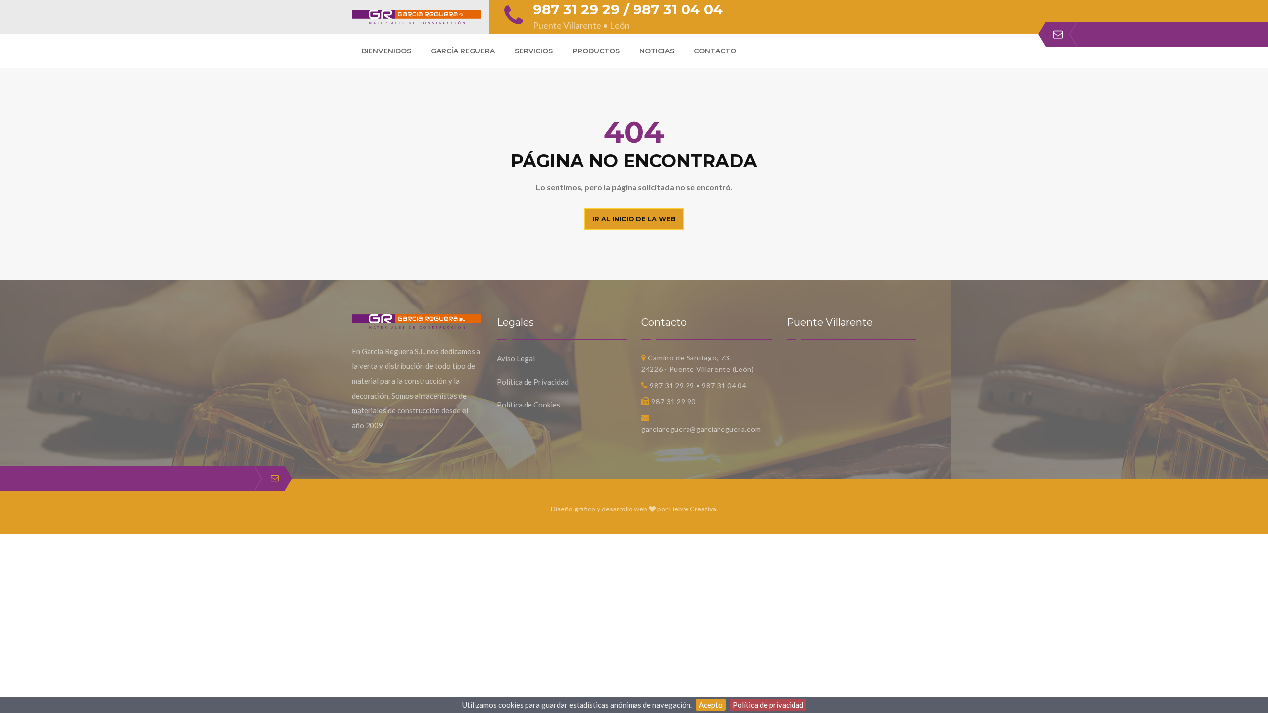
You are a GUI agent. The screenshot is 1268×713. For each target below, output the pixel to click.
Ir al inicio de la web (634, 219)
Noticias (656, 51)
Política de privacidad (768, 704)
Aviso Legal (516, 358)
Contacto (715, 51)
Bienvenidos (386, 51)
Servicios (534, 51)
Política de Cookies (528, 404)
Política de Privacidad (533, 381)
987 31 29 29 (576, 9)
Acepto (711, 704)
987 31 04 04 (678, 9)
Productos (596, 51)
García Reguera (463, 51)
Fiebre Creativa (692, 509)
